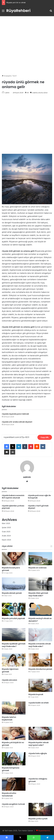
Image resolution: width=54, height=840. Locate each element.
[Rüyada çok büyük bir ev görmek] (13, 733)
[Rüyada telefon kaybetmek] (13, 708)
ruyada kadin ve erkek (39, 702)
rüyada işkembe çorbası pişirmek (13, 506)
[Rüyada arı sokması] (40, 558)
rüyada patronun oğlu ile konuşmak (39, 496)
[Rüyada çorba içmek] (40, 809)
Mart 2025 (6, 523)
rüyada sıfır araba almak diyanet (17, 422)
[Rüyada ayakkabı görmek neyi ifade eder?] (13, 634)
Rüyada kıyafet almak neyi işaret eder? (39, 743)
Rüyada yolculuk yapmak (13, 618)
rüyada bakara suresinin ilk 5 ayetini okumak (13, 496)
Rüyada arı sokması (38, 567)
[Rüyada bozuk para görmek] (13, 558)
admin (7, 93)
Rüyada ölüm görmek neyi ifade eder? (38, 594)
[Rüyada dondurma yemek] (40, 660)
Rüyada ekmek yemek (12, 593)
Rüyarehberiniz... (44, 831)
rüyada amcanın (9, 680)
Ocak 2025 (6, 532)
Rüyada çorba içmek (38, 818)
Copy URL (45, 437)
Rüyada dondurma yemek (40, 669)
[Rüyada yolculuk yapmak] (13, 609)
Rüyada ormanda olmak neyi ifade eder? (40, 645)
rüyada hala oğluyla (38, 753)
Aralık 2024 (6, 536)
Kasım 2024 (6, 540)
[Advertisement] (27, 45)
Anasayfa (7, 76)
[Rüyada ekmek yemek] (13, 584)
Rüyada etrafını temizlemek (9, 794)
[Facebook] (6, 446)
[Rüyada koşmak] (40, 685)
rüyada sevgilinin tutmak (13, 804)
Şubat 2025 (6, 527)
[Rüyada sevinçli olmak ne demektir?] (40, 609)
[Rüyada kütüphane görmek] (13, 758)
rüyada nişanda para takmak (15, 414)
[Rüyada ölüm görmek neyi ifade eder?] (40, 584)
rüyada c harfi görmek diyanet (38, 506)
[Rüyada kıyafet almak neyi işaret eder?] (40, 733)
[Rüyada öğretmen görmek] (13, 660)
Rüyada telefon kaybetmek (9, 718)
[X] (12, 446)
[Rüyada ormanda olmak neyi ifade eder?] (40, 634)
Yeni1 (14, 76)
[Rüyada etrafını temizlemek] (13, 784)
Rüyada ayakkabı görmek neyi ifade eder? (13, 645)
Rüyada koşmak (36, 694)
